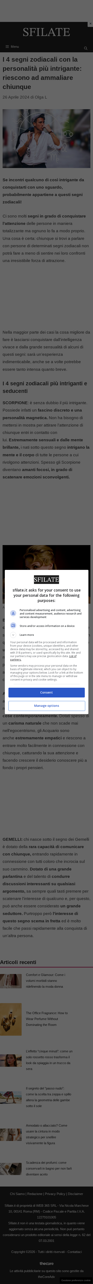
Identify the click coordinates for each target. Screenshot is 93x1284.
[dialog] (46, 642)
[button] (46, 635)
